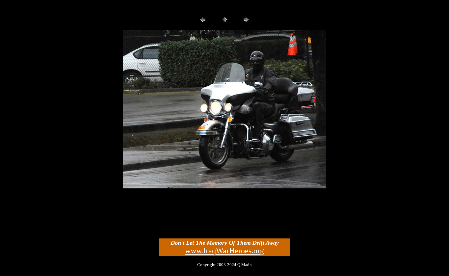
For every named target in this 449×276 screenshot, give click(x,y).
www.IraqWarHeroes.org (224, 250)
